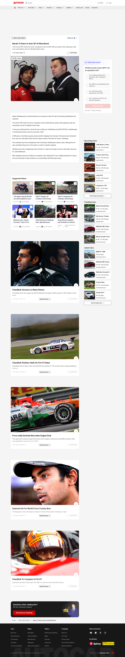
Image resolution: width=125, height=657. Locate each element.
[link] (89, 147)
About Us (64, 632)
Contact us (48, 642)
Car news (13, 642)
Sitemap (47, 639)
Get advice (95, 7)
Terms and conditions (68, 642)
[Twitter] (105, 632)
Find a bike (31, 7)
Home (14, 620)
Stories (87, 7)
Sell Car (47, 646)
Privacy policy (65, 639)
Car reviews (14, 639)
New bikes (31, 632)
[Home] (14, 7)
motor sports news (24, 620)
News (40, 7)
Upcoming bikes (32, 636)
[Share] (76, 100)
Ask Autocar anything (51, 632)
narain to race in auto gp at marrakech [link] (44, 620)
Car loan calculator (16, 646)
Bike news (31, 642)
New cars (13, 632)
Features (59, 7)
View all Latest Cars (96, 303)
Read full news (44, 299)
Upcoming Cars (15, 636)
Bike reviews (31, 639)
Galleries (68, 7)
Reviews (49, 7)
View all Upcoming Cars (96, 196)
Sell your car (79, 7)
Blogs (46, 636)
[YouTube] (91, 632)
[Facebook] (100, 632)
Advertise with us (67, 646)
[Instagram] (95, 632)
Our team (64, 636)
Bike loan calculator (33, 646)
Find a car (20, 7)
